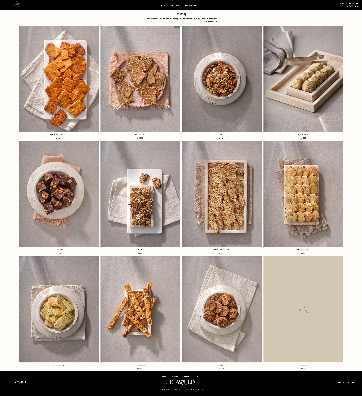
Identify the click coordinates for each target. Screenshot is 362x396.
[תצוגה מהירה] (303, 79)
